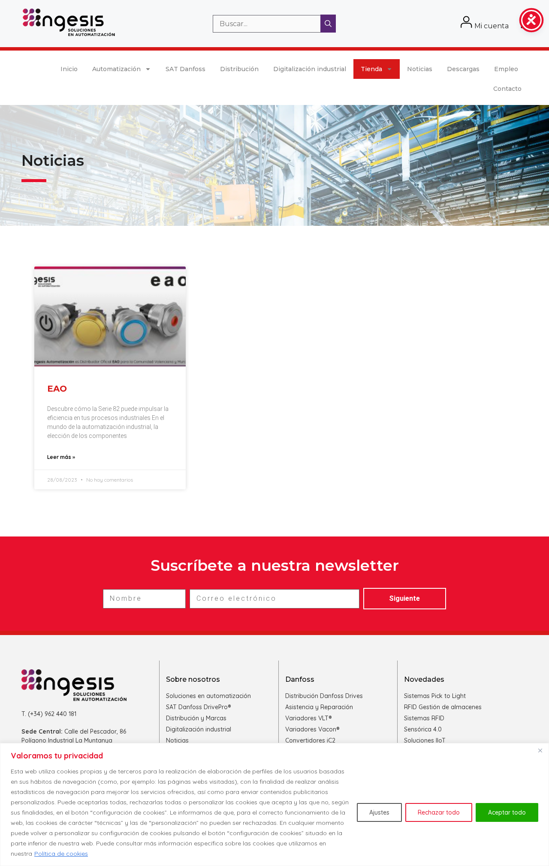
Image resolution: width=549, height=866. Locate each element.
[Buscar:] (268, 23)
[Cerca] (540, 750)
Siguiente (404, 598)
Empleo (506, 69)
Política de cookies (61, 853)
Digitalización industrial (309, 69)
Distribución (239, 69)
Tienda (371, 69)
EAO (57, 389)
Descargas (463, 69)
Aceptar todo (507, 812)
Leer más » (61, 457)
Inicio (69, 69)
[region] (274, 804)
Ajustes (379, 812)
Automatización (116, 69)
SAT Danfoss (185, 69)
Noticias (419, 69)
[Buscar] (328, 24)
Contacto (507, 89)
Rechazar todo (439, 812)
